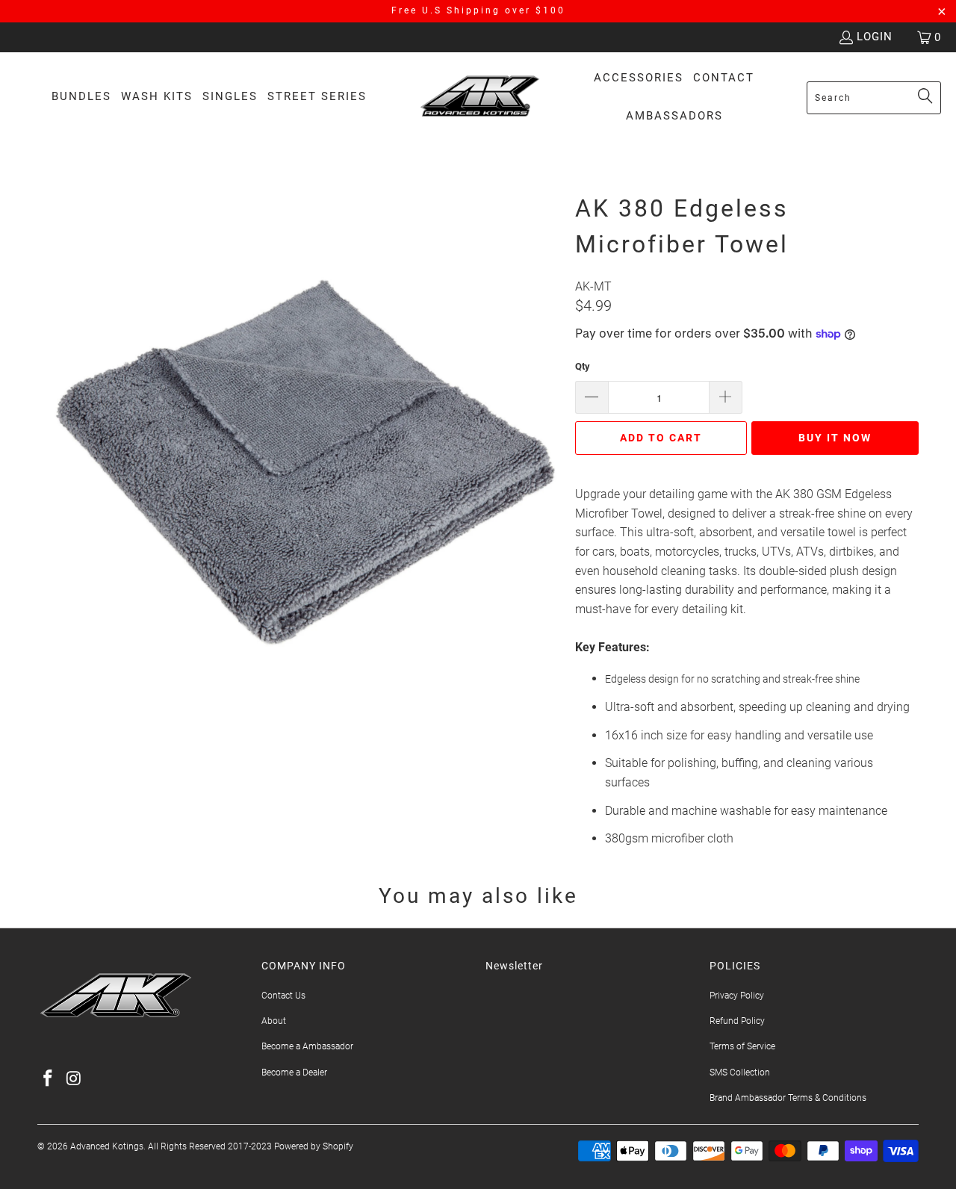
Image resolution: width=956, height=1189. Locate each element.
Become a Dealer (294, 1072)
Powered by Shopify (313, 1146)
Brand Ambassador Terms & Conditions (788, 1098)
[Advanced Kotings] (479, 97)
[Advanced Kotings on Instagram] (74, 1079)
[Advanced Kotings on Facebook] (48, 1079)
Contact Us (283, 995)
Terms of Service (742, 1046)
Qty (582, 366)
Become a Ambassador (307, 1046)
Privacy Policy (737, 995)
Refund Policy (737, 1021)
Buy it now (835, 438)
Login (875, 36)
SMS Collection (740, 1072)
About (273, 1021)
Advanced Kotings (106, 1146)
